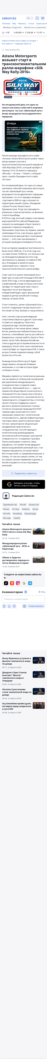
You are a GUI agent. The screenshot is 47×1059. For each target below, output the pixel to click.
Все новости (7, 43)
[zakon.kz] (9, 18)
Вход (43, 592)
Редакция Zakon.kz (23, 43)
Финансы (22, 23)
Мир (14, 23)
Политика (6, 23)
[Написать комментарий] (23, 599)
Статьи (31, 23)
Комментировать (36, 606)
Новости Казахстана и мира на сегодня (19, 40)
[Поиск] (37, 18)
